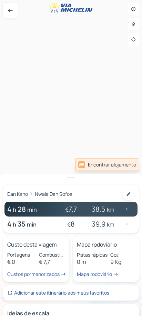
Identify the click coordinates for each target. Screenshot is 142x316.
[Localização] (133, 39)
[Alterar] (128, 194)
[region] (71, 158)
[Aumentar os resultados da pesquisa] (71, 177)
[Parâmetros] (133, 24)
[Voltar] (10, 10)
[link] (107, 165)
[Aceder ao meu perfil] (133, 9)
